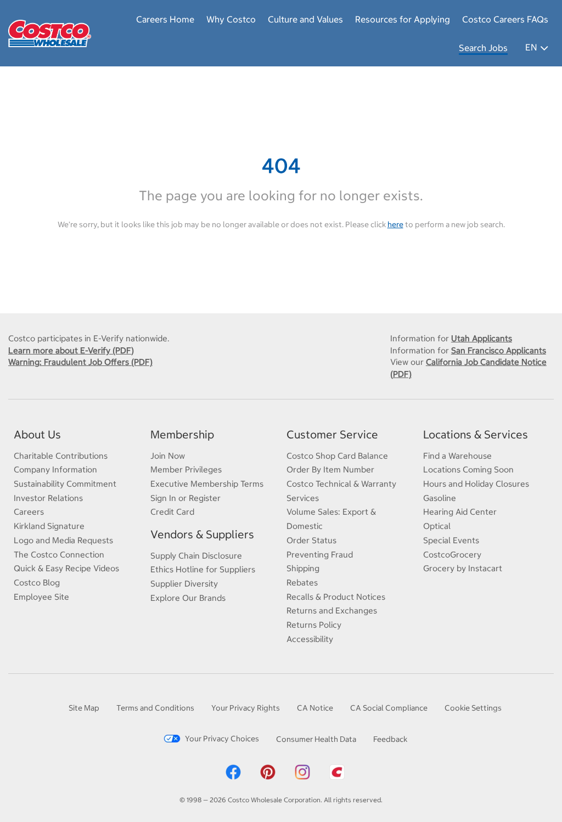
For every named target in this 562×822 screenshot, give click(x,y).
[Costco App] (337, 771)
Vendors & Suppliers (202, 534)
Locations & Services (475, 434)
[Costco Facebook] (233, 771)
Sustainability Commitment (65, 483)
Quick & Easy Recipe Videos (66, 568)
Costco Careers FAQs (505, 19)
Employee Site (41, 597)
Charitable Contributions (61, 456)
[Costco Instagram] (302, 771)
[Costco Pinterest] (268, 771)
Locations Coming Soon (468, 469)
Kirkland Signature (49, 526)
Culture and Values (305, 19)
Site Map (84, 708)
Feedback (390, 739)
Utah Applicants (481, 338)
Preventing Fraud (319, 554)
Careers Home (165, 19)
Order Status (311, 540)
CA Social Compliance (389, 708)
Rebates (302, 582)
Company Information (55, 469)
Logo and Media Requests (63, 540)
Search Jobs (483, 47)
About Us (37, 434)
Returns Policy (313, 625)
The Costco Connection (59, 554)
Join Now (167, 456)
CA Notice (315, 708)
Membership (182, 434)
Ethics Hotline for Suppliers (202, 569)
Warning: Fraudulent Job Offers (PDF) (80, 362)
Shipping (302, 568)
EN (531, 47)
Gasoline (439, 498)
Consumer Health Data (316, 739)
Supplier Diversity (184, 583)
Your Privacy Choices (222, 739)
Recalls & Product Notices (335, 597)
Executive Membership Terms (206, 483)
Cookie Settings (473, 708)
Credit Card (172, 511)
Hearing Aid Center (460, 511)
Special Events (451, 540)
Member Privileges (186, 469)
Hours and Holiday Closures (476, 483)
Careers (29, 511)
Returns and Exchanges (331, 610)
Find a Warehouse (457, 456)
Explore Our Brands (188, 598)
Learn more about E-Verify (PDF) (71, 350)
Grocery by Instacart (462, 568)
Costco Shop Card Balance (337, 456)
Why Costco (231, 19)
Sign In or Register (185, 498)
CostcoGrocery (452, 554)
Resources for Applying (402, 19)
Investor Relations (48, 498)
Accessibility (309, 639)
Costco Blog (37, 582)
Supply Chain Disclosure (196, 555)
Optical (437, 526)
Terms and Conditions (155, 708)
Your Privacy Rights (245, 708)
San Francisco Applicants (498, 350)
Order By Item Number (330, 469)
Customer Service (332, 434)
